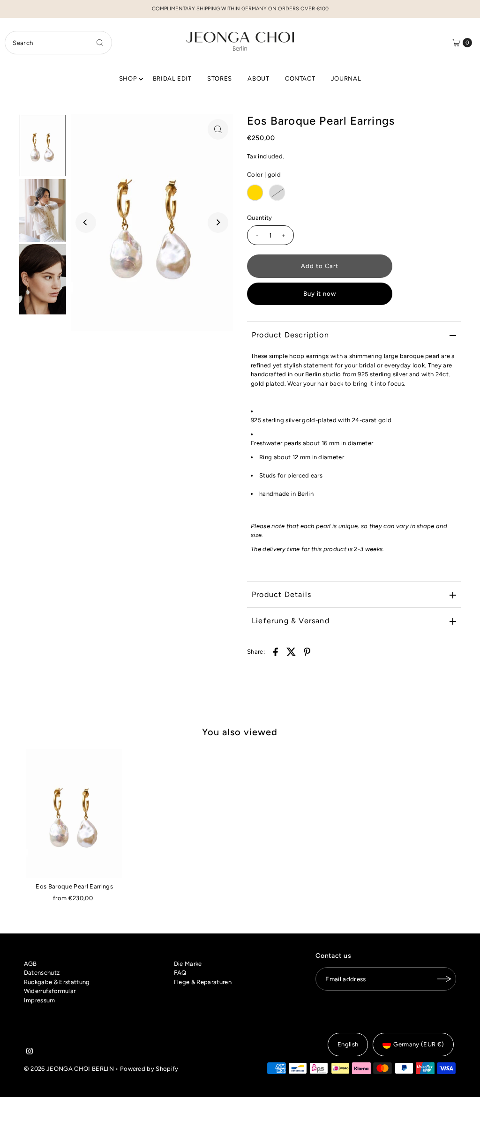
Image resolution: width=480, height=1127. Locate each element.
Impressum (39, 1000)
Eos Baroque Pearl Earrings (74, 886)
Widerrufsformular (50, 990)
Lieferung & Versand (291, 620)
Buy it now (320, 293)
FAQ (180, 972)
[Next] (218, 222)
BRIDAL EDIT (172, 78)
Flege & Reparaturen (203, 981)
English (348, 1044)
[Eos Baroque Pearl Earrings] (74, 813)
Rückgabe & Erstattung (57, 981)
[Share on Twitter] (292, 651)
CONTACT (300, 78)
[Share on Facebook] (276, 651)
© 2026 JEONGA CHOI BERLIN (69, 1068)
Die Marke (188, 963)
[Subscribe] (444, 979)
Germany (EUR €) (418, 1044)
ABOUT (258, 78)
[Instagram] (29, 1052)
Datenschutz (42, 972)
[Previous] (85, 222)
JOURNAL (346, 78)
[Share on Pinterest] (307, 651)
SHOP (128, 78)
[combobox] (58, 42)
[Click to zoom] (218, 129)
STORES (219, 78)
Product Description (290, 334)
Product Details (281, 594)
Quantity (259, 217)
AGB (30, 963)
